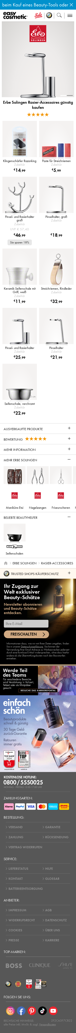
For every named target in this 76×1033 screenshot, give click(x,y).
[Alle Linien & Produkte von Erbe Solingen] (38, 33)
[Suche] (59, 16)
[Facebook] (21, 1010)
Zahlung (16, 837)
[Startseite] (6, 563)
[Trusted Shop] (49, 16)
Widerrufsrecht (22, 920)
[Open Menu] (16, 16)
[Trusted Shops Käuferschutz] (8, 984)
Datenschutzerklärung (32, 646)
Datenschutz (56, 920)
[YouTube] (53, 1010)
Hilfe (49, 868)
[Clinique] (40, 965)
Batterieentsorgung (26, 889)
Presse (14, 940)
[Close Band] (71, 5)
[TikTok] (42, 1010)
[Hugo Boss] (14, 966)
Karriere (52, 940)
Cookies (15, 930)
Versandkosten (47, 1024)
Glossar (52, 879)
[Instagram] (10, 1010)
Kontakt (16, 879)
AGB (48, 910)
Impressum (17, 910)
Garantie (52, 827)
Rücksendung (57, 837)
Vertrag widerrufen (25, 847)
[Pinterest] (32, 1010)
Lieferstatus (18, 868)
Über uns (52, 930)
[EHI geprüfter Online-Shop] (18, 984)
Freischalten (24, 634)
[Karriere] (38, 680)
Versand (16, 827)
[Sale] (38, 16)
